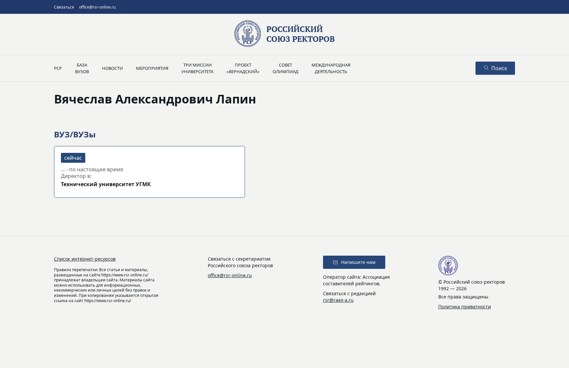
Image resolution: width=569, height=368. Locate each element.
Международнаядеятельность (331, 68)
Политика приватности (464, 306)
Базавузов (82, 68)
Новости (112, 68)
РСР (58, 68)
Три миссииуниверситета (197, 68)
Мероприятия (152, 68)
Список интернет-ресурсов (85, 259)
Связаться (64, 7)
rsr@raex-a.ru (338, 300)
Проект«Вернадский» (243, 68)
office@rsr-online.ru (97, 7)
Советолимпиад (285, 68)
